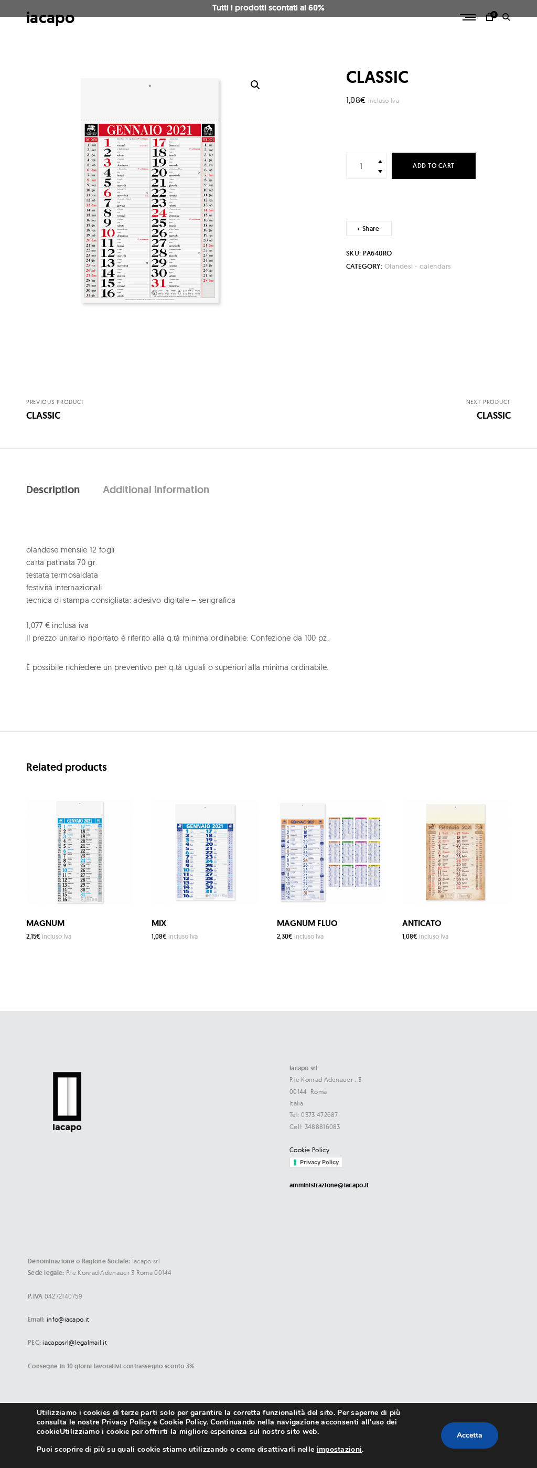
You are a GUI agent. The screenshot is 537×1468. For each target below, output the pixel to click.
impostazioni (339, 1449)
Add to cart (434, 165)
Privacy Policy (319, 1162)
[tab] (53, 489)
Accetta (469, 1435)
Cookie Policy (309, 1150)
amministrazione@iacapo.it (329, 1185)
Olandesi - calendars (418, 266)
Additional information (156, 489)
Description (53, 489)
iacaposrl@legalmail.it (74, 1342)
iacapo (50, 17)
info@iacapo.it (68, 1319)
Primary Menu (468, 17)
